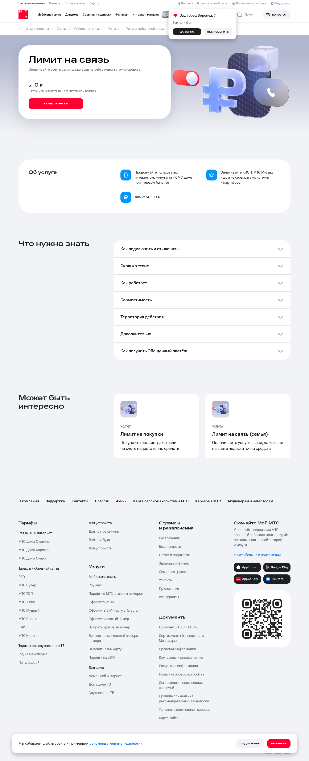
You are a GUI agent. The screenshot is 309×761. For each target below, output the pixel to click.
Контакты (80, 501)
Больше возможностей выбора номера (113, 638)
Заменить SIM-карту (105, 649)
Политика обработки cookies (181, 674)
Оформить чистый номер (109, 618)
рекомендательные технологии (116, 743)
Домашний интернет (105, 676)
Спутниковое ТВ (101, 692)
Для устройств (100, 523)
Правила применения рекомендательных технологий (184, 699)
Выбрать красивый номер (109, 627)
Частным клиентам (31, 3)
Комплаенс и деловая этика (181, 657)
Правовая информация (177, 649)
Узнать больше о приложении (257, 555)
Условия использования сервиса (184, 709)
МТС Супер (27, 585)
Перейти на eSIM (102, 657)
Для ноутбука (99, 539)
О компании (28, 501)
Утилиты (166, 580)
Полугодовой (28, 662)
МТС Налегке (28, 635)
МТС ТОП (25, 593)
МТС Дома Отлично (34, 541)
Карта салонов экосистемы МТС (161, 501)
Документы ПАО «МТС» (178, 627)
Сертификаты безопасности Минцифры (181, 638)
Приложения (169, 588)
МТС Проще (27, 618)
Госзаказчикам (75, 3)
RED (21, 576)
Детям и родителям (174, 555)
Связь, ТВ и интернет (35, 533)
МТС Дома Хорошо (33, 550)
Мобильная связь (102, 576)
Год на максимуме (33, 654)
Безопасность (170, 546)
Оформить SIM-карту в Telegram (115, 610)
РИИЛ (23, 627)
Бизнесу (55, 3)
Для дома (96, 667)
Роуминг (95, 585)
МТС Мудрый (29, 610)
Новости (102, 501)
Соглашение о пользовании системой (181, 685)
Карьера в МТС (208, 501)
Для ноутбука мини (104, 531)
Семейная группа (173, 571)
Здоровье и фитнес (174, 563)
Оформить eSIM (101, 602)
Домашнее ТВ (100, 684)
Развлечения (169, 538)
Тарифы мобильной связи (38, 568)
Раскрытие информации (178, 666)
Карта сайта (168, 718)
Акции (121, 501)
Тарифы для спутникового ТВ (41, 645)
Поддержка (55, 501)
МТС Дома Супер (32, 558)
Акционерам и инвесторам (250, 501)
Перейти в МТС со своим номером (116, 593)
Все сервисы (169, 597)
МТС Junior (26, 602)
